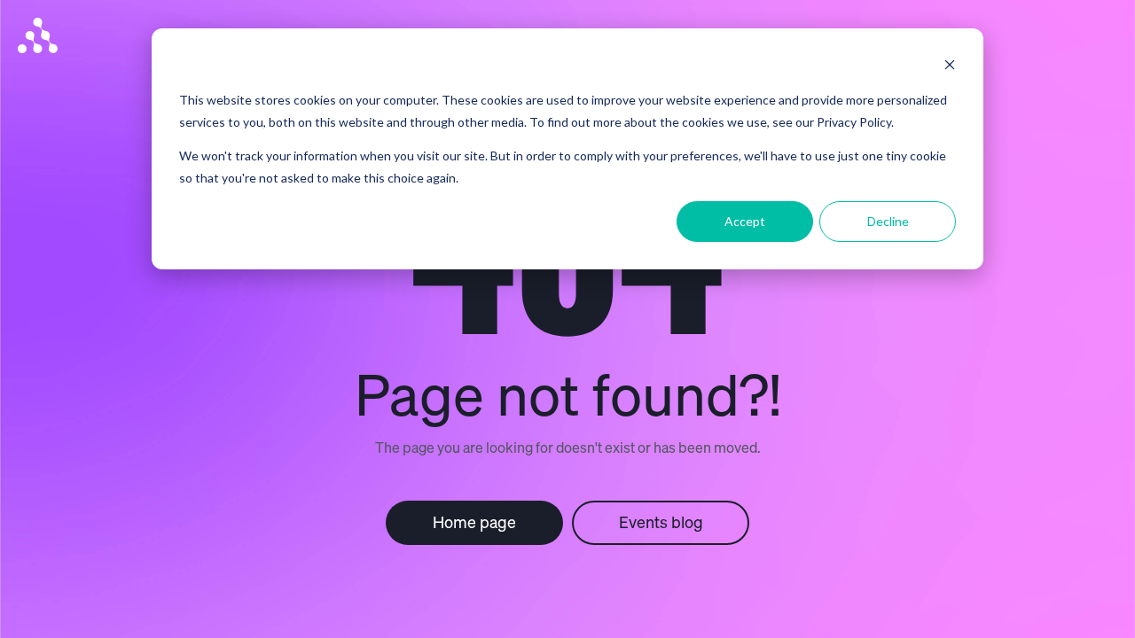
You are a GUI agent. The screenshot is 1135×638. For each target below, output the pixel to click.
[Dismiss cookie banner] (949, 67)
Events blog (661, 521)
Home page (474, 521)
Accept (744, 221)
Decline (888, 221)
